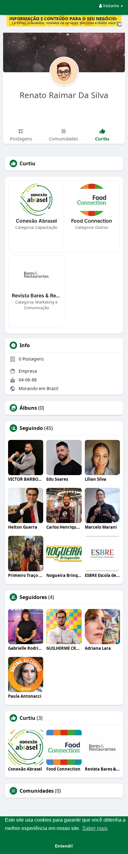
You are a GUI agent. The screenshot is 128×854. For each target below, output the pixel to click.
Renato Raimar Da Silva (64, 95)
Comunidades (37, 790)
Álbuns (28, 407)
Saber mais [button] (94, 828)
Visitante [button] (111, 5)
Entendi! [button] (64, 845)
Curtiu (27, 717)
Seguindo (31, 428)
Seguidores (33, 597)
